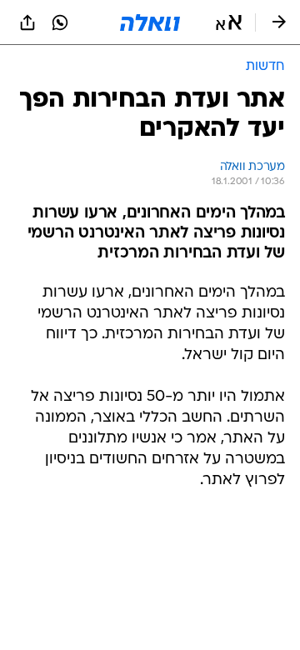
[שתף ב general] (27, 22)
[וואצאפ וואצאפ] (60, 22)
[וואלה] (150, 22)
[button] (229, 22)
